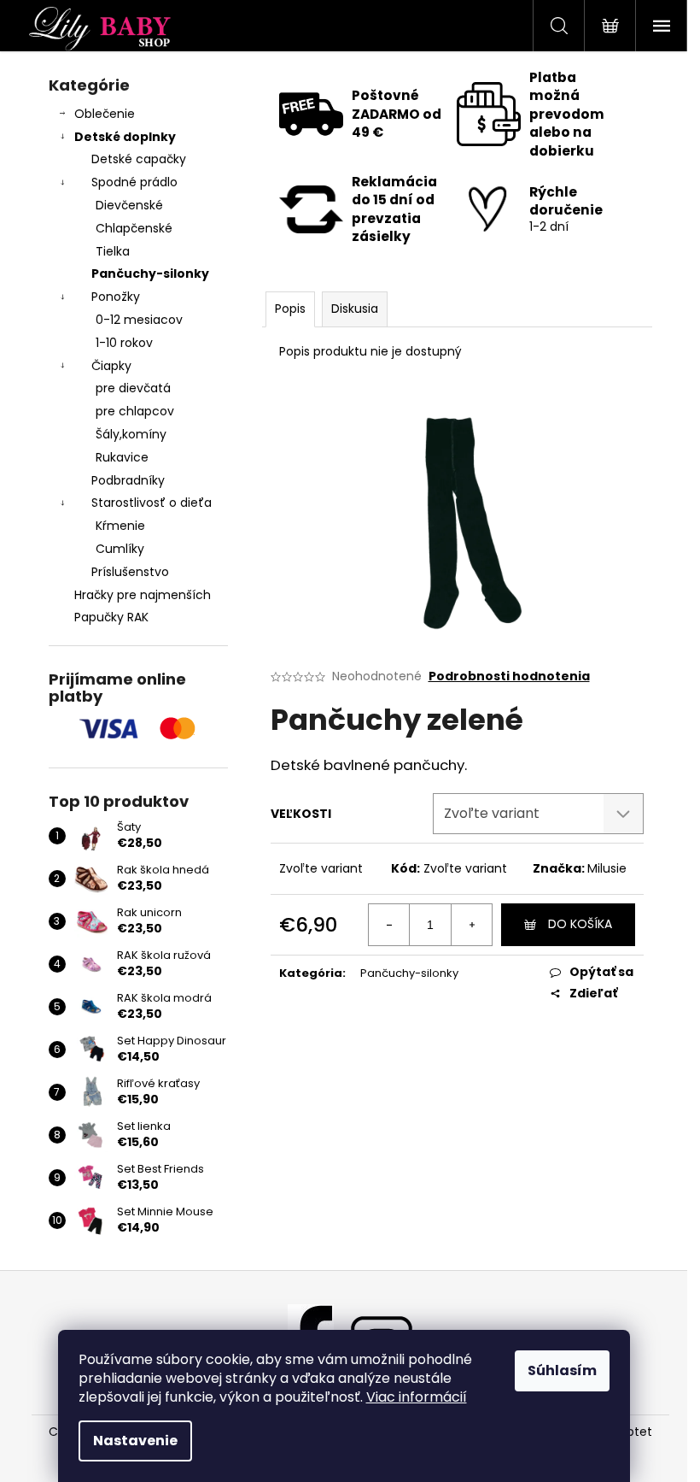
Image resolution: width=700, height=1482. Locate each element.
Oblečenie (104, 113)
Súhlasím (562, 1370)
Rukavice (122, 457)
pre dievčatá (133, 388)
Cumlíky (120, 548)
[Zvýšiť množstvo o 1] (471, 924)
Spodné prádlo (134, 182)
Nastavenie (135, 1440)
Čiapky (111, 365)
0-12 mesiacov (139, 319)
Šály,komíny (131, 434)
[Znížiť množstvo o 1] (389, 924)
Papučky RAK (111, 617)
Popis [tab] (290, 308)
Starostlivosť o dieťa (151, 502)
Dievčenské (129, 205)
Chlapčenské (134, 228)
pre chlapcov (135, 411)
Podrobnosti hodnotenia (509, 676)
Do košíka (580, 923)
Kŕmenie (120, 525)
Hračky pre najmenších (142, 594)
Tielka (113, 251)
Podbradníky (128, 480)
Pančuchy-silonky (150, 273)
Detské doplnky (125, 136)
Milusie (607, 868)
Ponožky (115, 296)
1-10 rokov (124, 342)
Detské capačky (138, 159)
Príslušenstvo (130, 571)
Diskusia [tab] (354, 308)
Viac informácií (416, 1397)
